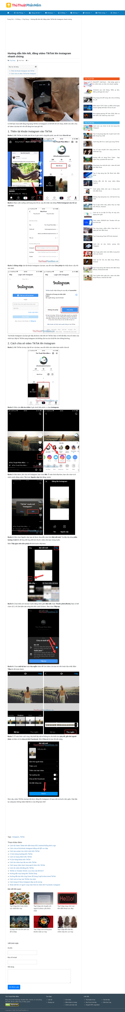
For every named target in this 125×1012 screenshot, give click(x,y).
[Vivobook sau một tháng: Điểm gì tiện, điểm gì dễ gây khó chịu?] (88, 92)
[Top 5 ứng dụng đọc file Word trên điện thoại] (88, 175)
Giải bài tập (106, 999)
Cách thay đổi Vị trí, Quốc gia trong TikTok (106, 141)
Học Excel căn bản (91, 1002)
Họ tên (10, 948)
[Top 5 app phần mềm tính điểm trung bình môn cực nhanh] (88, 254)
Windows (50, 13)
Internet (87, 13)
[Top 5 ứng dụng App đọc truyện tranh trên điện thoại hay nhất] (88, 136)
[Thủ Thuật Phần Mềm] (24, 5)
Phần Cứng (101, 13)
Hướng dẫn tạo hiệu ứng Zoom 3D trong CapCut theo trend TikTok (33, 876)
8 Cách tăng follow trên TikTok (20, 859)
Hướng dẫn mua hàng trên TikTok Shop (23, 873)
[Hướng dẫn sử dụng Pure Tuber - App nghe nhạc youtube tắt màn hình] (88, 159)
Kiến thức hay (107, 1002)
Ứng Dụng (12, 60)
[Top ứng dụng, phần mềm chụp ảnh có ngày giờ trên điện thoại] (88, 230)
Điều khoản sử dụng (71, 1002)
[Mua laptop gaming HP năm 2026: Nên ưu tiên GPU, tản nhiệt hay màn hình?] (88, 115)
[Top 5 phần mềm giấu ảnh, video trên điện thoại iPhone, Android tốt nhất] (88, 277)
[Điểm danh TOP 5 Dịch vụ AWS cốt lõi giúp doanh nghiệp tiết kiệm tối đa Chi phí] (88, 107)
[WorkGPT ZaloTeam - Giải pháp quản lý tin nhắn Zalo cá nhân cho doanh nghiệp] (88, 84)
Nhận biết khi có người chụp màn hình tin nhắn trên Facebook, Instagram (35, 885)
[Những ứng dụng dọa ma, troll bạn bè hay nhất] (88, 199)
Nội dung (11, 967)
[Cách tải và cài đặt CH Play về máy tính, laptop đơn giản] (88, 214)
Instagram (15, 837)
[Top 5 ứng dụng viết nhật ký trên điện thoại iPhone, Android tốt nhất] (88, 269)
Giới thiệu (68, 999)
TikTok (22, 837)
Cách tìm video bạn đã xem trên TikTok (23, 862)
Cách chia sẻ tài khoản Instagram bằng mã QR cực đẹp (29, 848)
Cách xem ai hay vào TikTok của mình (23, 879)
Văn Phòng (19, 13)
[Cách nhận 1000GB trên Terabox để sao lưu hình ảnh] (88, 222)
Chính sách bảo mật (71, 1005)
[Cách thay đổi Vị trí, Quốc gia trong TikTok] (88, 143)
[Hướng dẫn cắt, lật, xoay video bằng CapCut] (88, 183)
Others (115, 13)
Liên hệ (50, 999)
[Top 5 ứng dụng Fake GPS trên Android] (88, 238)
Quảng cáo (51, 1002)
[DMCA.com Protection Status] (12, 1004)
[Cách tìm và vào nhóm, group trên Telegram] (88, 246)
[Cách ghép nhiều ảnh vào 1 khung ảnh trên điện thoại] (88, 191)
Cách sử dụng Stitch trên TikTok (21, 857)
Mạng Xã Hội (36, 13)
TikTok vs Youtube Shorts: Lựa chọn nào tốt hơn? (27, 871)
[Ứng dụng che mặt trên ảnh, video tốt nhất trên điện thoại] (88, 167)
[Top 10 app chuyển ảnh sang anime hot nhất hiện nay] (88, 151)
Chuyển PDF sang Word (92, 1005)
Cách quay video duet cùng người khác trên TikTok (27, 865)
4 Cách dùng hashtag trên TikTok (21, 854)
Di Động (62, 13)
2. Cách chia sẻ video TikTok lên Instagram (22, 73)
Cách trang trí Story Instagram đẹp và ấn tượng (26, 882)
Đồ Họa (75, 13)
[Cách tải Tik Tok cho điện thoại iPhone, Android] (88, 261)
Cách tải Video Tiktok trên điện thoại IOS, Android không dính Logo (33, 845)
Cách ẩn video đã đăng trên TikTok (22, 868)
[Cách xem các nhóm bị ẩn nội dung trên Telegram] (88, 128)
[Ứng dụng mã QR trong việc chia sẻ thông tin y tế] (88, 99)
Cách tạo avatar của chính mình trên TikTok (24, 851)
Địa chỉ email (12, 957)
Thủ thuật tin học (90, 999)
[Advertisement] (84, 4)
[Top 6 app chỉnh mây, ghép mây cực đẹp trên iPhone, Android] (88, 206)
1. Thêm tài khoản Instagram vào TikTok (21, 71)
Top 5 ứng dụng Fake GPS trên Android (105, 236)
